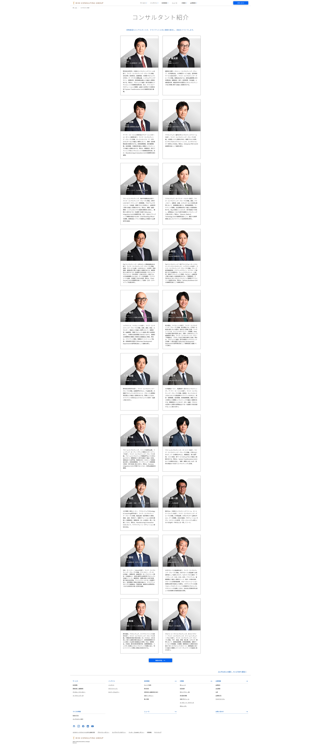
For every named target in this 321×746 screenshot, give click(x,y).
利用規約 (149, 732)
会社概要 (218, 688)
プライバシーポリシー (103, 732)
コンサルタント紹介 (78, 719)
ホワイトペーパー (113, 688)
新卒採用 (146, 688)
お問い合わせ (240, 3)
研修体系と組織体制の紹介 (151, 692)
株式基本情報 (183, 695)
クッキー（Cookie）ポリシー (136, 732)
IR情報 (182, 681)
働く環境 (146, 699)
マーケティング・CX (78, 695)
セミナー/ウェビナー (113, 692)
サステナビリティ (220, 699)
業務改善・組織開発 (78, 688)
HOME (75, 7)
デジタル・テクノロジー (79, 692)
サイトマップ (157, 732)
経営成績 (182, 688)
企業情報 (218, 681)
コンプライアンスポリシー (119, 732)
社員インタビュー (148, 695)
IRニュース (183, 685)
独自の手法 (76, 715)
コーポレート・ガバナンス (187, 702)
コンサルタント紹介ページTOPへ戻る (232, 672)
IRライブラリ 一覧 (185, 692)
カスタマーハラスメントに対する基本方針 (84, 732)
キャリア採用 (147, 685)
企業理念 (218, 685)
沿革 (217, 692)
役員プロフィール (184, 699)
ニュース (174, 3)
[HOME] (88, 3)
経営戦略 (75, 685)
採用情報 (146, 681)
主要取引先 (218, 695)
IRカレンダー (183, 706)
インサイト (111, 685)
